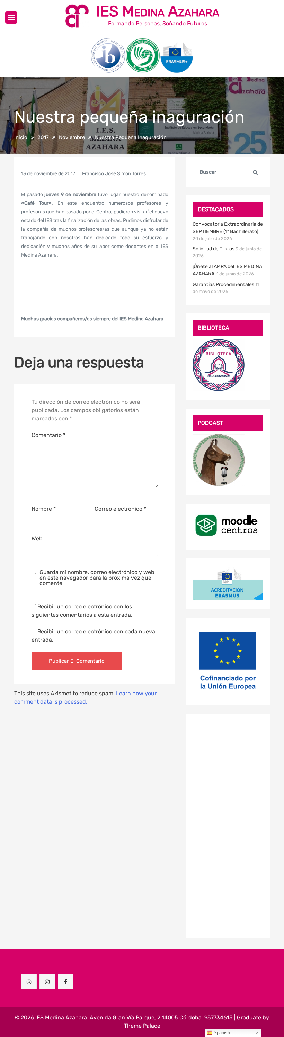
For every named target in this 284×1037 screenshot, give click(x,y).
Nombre (44, 509)
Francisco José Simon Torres (114, 174)
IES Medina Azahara (157, 11)
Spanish (221, 1032)
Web (37, 538)
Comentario (48, 435)
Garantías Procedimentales (223, 284)
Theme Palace (142, 1025)
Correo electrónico (120, 509)
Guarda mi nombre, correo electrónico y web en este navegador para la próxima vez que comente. (96, 578)
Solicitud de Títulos (213, 249)
